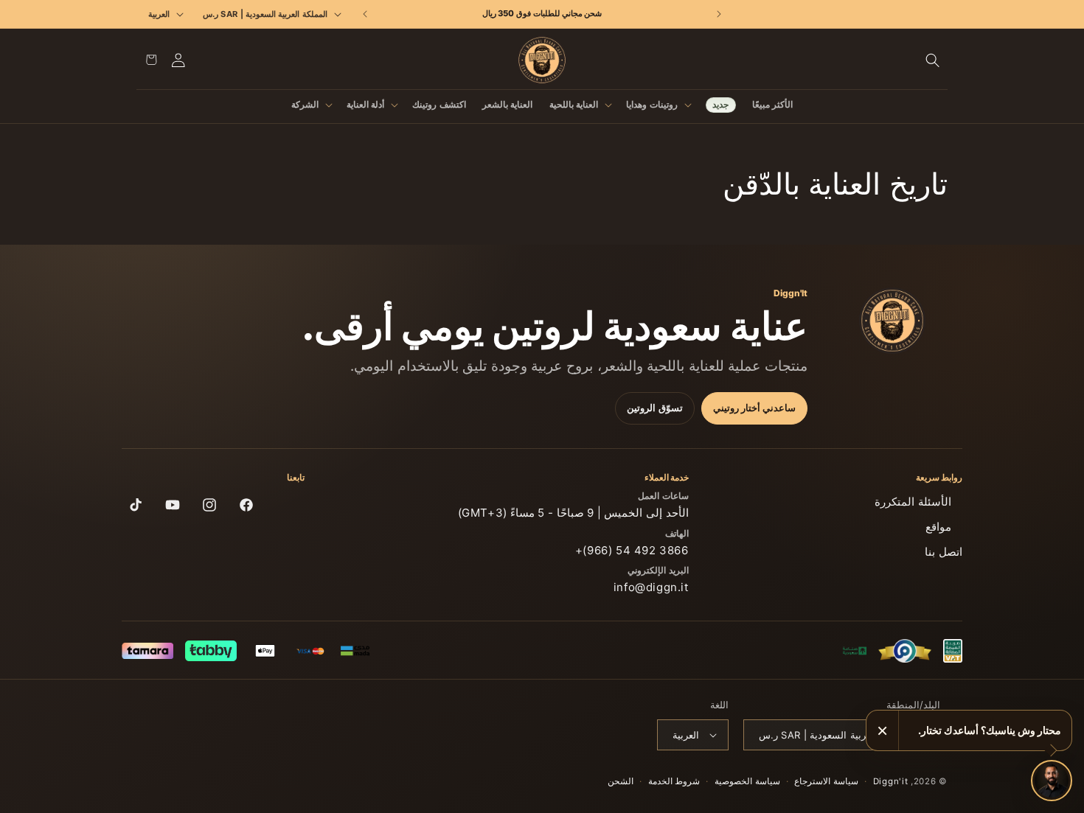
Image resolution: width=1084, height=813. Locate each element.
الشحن (620, 781)
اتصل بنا (943, 552)
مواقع (938, 527)
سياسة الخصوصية (747, 781)
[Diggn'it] (892, 320)
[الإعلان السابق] (718, 14)
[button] (933, 59)
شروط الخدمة (674, 781)
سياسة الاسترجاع (826, 781)
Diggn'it (890, 781)
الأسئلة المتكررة (913, 502)
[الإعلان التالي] (365, 14)
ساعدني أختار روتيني (754, 408)
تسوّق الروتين (655, 408)
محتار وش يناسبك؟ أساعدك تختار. (989, 730)
